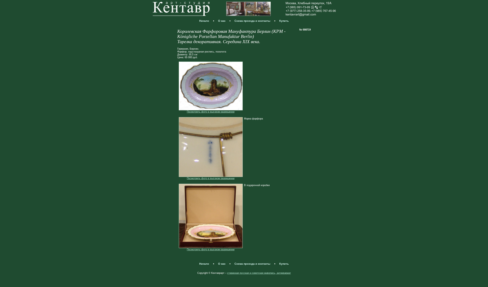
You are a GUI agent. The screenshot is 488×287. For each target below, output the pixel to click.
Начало (204, 20)
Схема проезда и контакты (252, 20)
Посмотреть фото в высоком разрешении (210, 111)
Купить (284, 20)
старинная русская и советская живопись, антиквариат (259, 273)
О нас (222, 20)
